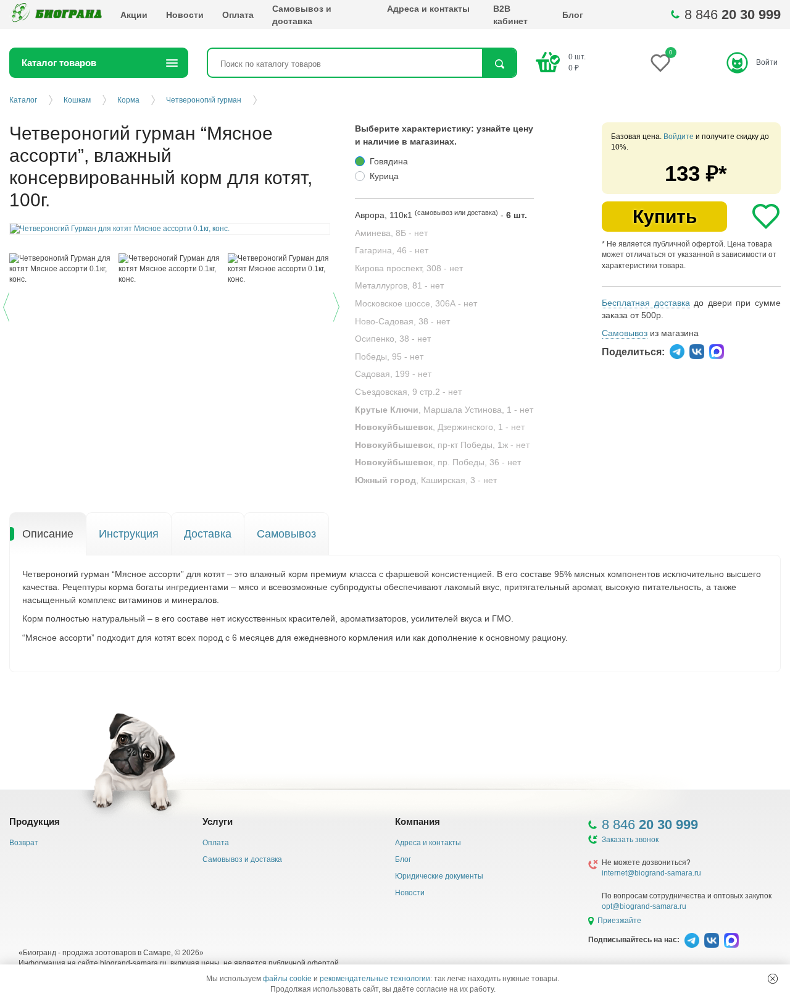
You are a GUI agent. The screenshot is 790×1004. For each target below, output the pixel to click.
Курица (384, 176)
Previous (7, 304)
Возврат (23, 842)
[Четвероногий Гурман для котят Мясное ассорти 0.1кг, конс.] (60, 269)
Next (338, 304)
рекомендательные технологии (375, 978)
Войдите (678, 136)
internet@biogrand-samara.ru (651, 873)
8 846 (732, 14)
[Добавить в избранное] (766, 216)
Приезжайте (619, 920)
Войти (767, 62)
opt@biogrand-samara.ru (644, 906)
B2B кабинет (510, 15)
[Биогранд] (55, 14)
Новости (185, 15)
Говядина (389, 161)
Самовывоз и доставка (301, 15)
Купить (665, 216)
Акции (134, 15)
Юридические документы (439, 876)
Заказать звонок (630, 839)
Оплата (238, 15)
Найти (499, 64)
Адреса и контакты (428, 9)
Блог (572, 15)
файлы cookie (287, 978)
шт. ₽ (577, 62)
